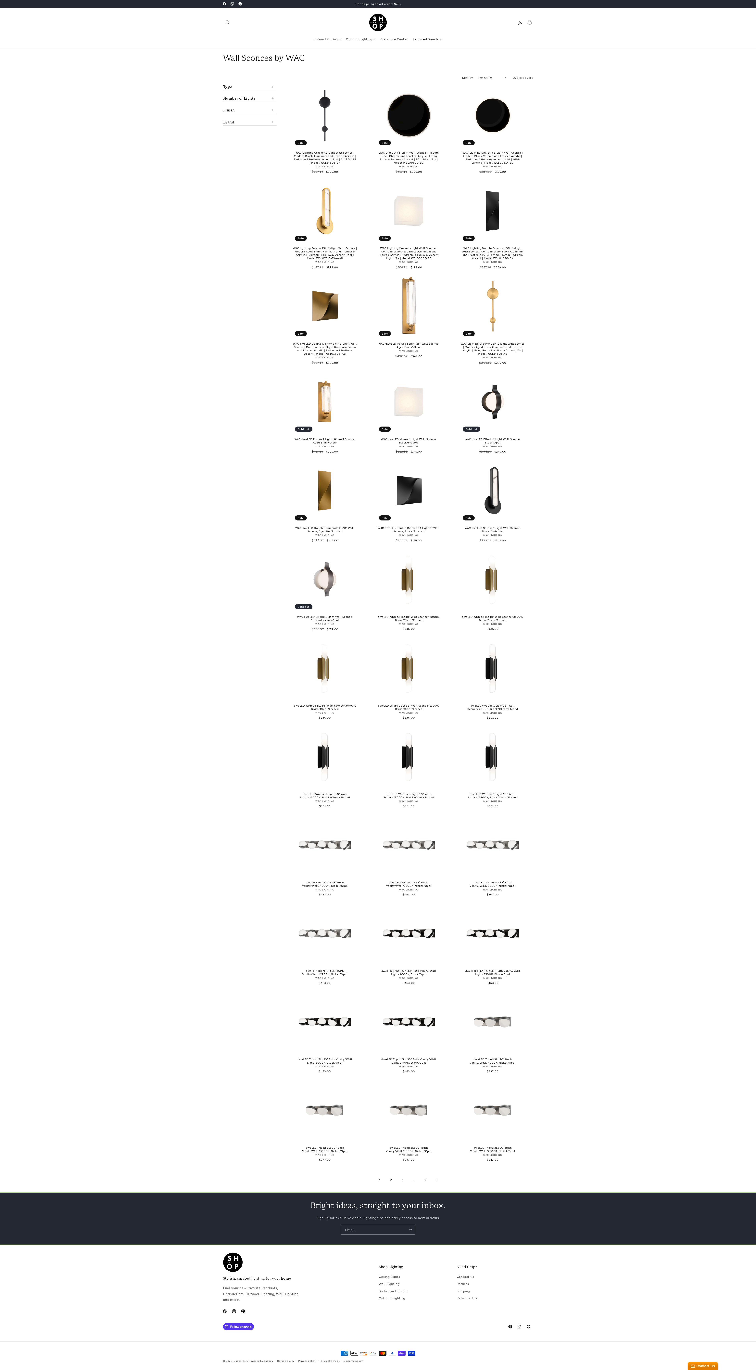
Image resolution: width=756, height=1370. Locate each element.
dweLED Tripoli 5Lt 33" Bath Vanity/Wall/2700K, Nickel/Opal (324, 972)
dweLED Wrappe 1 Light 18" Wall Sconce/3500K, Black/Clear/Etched (325, 795)
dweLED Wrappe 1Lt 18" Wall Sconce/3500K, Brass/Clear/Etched (492, 618)
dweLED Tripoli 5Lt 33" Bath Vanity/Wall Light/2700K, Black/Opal (408, 1060)
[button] (227, 22)
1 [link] (380, 1180)
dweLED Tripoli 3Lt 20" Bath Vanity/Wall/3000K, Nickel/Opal (409, 1149)
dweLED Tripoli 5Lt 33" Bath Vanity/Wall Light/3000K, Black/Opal (324, 1060)
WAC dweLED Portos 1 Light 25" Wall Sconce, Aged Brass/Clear (408, 345)
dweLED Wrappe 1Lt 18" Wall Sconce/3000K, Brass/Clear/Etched (325, 707)
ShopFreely (241, 1360)
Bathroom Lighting (393, 1291)
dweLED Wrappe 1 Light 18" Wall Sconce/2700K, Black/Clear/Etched (493, 795)
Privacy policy (306, 1360)
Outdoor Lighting (392, 1298)
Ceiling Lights (389, 1277)
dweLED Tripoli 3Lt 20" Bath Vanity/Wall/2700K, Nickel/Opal (492, 1149)
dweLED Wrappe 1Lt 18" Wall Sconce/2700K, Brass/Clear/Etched (408, 707)
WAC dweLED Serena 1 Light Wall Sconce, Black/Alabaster (493, 529)
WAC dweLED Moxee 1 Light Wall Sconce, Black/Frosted (409, 440)
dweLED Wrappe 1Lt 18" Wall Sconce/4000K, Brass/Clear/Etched (409, 618)
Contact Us (465, 1277)
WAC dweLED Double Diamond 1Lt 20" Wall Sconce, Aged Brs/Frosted (324, 529)
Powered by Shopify (261, 1360)
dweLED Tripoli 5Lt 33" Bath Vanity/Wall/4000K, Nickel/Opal (325, 884)
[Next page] (435, 1179)
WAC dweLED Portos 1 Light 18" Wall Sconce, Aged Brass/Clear (325, 440)
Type (227, 86)
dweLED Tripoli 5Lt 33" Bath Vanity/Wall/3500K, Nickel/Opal (409, 884)
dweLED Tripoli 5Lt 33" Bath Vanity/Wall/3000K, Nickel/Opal (493, 884)
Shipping (463, 1291)
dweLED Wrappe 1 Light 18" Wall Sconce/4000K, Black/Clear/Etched (492, 707)
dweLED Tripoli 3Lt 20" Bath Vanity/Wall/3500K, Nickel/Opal (325, 1149)
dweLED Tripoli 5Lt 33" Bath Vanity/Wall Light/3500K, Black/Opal (492, 972)
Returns (463, 1284)
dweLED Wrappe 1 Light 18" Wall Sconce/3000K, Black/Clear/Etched (409, 795)
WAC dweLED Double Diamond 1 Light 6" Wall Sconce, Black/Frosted (409, 529)
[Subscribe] (410, 1229)
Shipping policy (353, 1360)
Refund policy (285, 1360)
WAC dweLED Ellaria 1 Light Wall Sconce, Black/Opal (493, 440)
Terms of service (330, 1360)
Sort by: (467, 77)
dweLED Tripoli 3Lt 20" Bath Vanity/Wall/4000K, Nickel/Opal (493, 1060)
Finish (229, 110)
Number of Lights (239, 98)
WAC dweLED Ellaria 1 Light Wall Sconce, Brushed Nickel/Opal (325, 618)
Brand (228, 122)
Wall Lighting (389, 1284)
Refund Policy (467, 1298)
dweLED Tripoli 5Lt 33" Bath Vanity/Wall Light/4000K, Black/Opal (408, 972)
